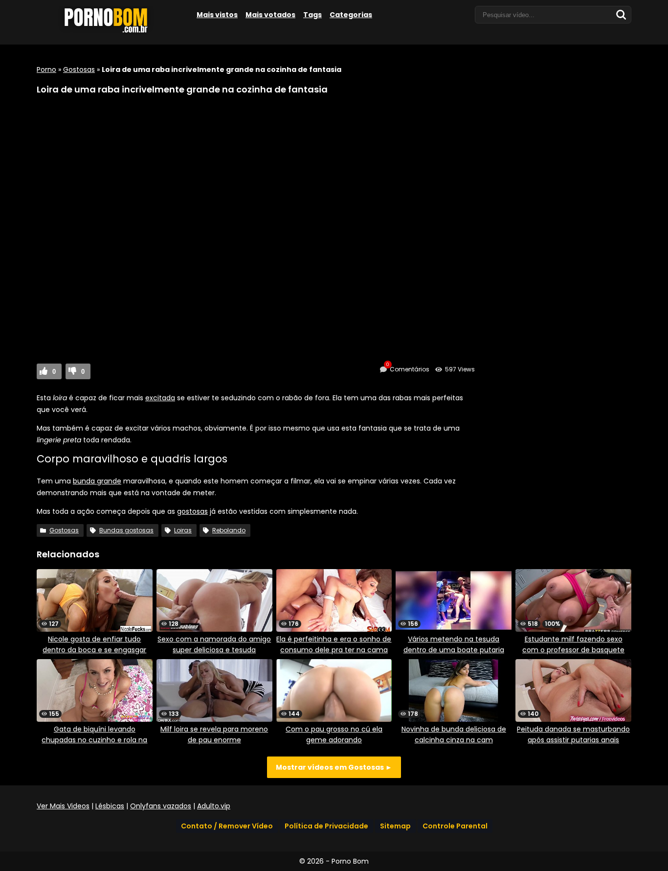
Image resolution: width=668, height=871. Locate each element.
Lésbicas (109, 806)
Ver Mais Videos (63, 806)
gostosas (192, 511)
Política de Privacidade (326, 826)
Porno (46, 69)
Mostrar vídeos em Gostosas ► (334, 767)
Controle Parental (455, 826)
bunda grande (97, 481)
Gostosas (79, 69)
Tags (312, 15)
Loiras (183, 530)
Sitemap (395, 826)
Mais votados (270, 15)
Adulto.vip (213, 806)
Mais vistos (217, 15)
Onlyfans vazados (160, 806)
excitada (160, 398)
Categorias (351, 15)
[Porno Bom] (110, 33)
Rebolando (228, 530)
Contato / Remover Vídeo (227, 826)
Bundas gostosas (126, 530)
